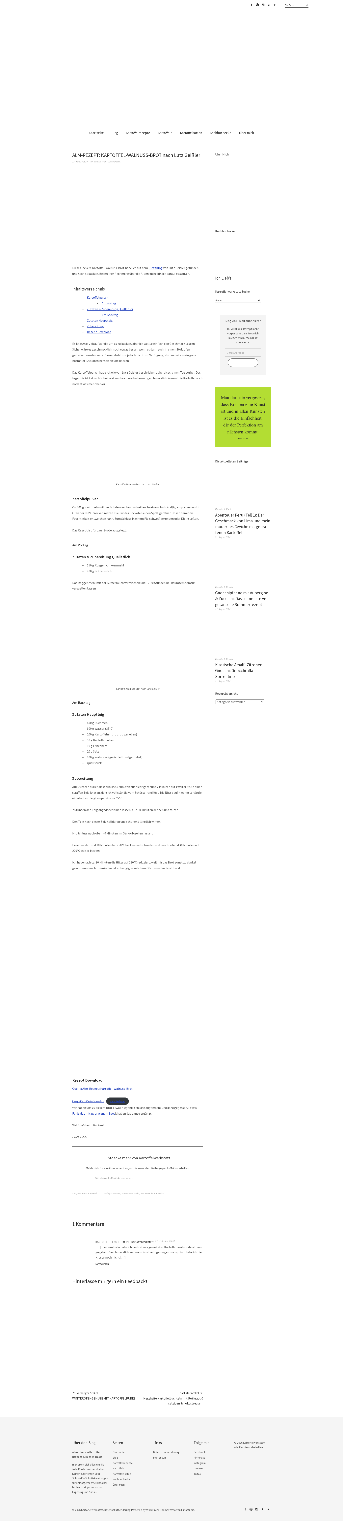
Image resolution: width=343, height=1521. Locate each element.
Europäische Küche (130, 1193)
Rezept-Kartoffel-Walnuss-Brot (88, 1101)
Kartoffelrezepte (138, 133)
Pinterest (257, 5)
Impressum (160, 1457)
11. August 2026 (222, 681)
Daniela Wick (100, 161)
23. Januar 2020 (80, 161)
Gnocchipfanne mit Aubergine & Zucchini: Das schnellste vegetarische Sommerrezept (241, 598)
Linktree (269, 5)
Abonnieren (173, 1178)
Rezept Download (99, 332)
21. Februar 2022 (165, 1241)
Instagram (263, 5)
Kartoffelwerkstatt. (92, 1510)
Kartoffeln (165, 133)
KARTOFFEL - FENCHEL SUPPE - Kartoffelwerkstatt (124, 1242)
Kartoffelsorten (191, 133)
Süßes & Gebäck (89, 1193)
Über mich (246, 133)
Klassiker (160, 1193)
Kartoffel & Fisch (223, 509)
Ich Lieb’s (223, 278)
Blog (115, 133)
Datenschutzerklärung (166, 1452)
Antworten (102, 1264)
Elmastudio (187, 1510)
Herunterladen (117, 1101)
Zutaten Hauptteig (100, 320)
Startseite (96, 133)
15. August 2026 (222, 609)
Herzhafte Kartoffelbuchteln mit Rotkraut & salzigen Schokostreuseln (173, 1398)
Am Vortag (109, 303)
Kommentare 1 (115, 161)
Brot (118, 1193)
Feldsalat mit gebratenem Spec (93, 1113)
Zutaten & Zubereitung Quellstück (110, 309)
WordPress (153, 1510)
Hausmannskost (148, 1193)
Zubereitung (95, 326)
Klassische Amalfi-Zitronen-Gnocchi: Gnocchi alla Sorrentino (239, 670)
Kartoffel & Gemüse (224, 586)
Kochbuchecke (220, 133)
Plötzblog (155, 268)
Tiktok (274, 5)
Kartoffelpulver (97, 297)
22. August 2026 (222, 537)
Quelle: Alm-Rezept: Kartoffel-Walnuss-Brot (102, 1089)
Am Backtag (110, 315)
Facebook (251, 5)
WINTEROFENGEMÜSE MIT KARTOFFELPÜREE (104, 1395)
